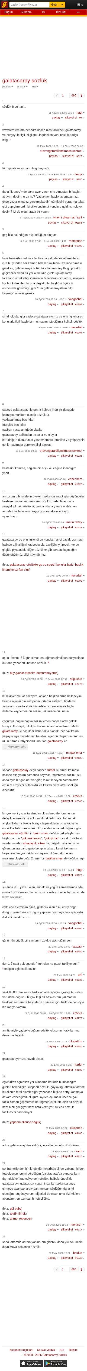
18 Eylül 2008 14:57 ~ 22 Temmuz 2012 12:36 (45, 796)
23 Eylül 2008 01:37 (56, 1041)
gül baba (15, 1208)
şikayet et (71, 117)
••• (78, 12)
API (62, 1350)
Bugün (8, 12)
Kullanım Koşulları (21, 1350)
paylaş (6, 86)
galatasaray (10, 731)
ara (34, 86)
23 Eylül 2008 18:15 (57, 1225)
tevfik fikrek (18, 1213)
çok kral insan (31, 838)
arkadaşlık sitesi (34, 843)
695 (73, 95)
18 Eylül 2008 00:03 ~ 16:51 (50, 299)
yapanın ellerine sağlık (25, 1122)
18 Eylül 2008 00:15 (26, 451)
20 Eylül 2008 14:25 (64, 975)
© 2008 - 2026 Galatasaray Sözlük (45, 1355)
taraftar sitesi (54, 858)
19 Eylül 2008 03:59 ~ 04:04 (58, 870)
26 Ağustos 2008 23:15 (61, 113)
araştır (21, 86)
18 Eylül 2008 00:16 (55, 479)
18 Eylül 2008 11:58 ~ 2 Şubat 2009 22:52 (44, 679)
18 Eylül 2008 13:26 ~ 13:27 (48, 753)
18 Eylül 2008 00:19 (53, 522)
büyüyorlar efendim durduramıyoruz (33, 673)
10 (43, 12)
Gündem (26, 12)
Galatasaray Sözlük (4, 4)
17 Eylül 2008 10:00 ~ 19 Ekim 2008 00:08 (60, 146)
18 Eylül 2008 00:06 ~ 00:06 (52, 327)
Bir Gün (61, 12)
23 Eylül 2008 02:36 (57, 1128)
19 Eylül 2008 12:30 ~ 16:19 (50, 923)
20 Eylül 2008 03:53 (59, 946)
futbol (51, 770)
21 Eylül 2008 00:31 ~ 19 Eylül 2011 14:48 (47, 1013)
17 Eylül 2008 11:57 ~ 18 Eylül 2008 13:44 (49, 174)
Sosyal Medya (46, 1350)
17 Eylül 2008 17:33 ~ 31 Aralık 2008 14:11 (42, 241)
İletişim (73, 1350)
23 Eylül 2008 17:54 (62, 1151)
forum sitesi (40, 833)
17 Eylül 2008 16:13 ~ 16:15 (35, 217)
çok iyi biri (51, 838)
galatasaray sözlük (15, 833)
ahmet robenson (21, 1218)
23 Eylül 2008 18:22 (60, 1253)
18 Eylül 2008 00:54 (57, 575)
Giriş (80, 4)
